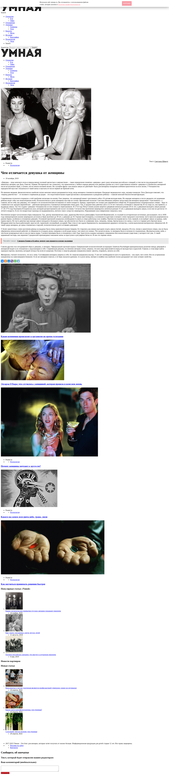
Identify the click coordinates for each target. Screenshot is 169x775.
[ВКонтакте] (2, 261)
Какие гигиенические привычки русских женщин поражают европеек (33, 611)
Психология (10, 39)
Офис (12, 21)
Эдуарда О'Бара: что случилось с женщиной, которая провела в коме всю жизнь (41, 384)
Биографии (14, 37)
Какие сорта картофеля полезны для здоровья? (24, 710)
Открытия (9, 16)
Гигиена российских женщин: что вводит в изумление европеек (31, 655)
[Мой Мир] (8, 261)
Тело (12, 29)
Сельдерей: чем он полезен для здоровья (21, 732)
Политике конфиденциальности (69, 4)
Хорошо (126, 3)
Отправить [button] (5, 773)
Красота (9, 31)
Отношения (10, 23)
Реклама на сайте (17, 746)
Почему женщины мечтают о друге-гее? (21, 466)
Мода (12, 33)
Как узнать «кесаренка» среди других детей (23, 633)
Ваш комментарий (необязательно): (19, 762)
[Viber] (12, 261)
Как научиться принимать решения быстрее (23, 584)
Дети (12, 41)
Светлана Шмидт (161, 161)
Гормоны (13, 27)
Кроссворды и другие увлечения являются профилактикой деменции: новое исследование (41, 688)
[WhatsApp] (15, 261)
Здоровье (9, 25)
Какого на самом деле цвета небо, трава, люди (24, 517)
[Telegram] (18, 261)
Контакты (14, 748)
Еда (11, 19)
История (9, 35)
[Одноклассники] (5, 261)
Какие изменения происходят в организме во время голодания (32, 336)
